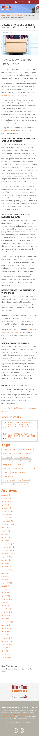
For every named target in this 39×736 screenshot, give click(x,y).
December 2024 (6, 547)
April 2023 (4, 596)
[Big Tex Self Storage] (6, 8)
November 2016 (6, 644)
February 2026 (6, 511)
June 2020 (4, 609)
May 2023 (4, 592)
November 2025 (6, 518)
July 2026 (4, 495)
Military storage (8, 465)
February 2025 (6, 544)
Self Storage (31, 468)
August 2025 (5, 527)
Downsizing (7, 457)
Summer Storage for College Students (16, 480)
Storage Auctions (12, 722)
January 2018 (5, 635)
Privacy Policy (26, 722)
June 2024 (4, 560)
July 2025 (4, 531)
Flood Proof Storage (22, 457)
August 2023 (5, 583)
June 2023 (4, 589)
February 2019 (6, 622)
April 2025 (4, 537)
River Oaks (32, 330)
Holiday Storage (24, 461)
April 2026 (4, 505)
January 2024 (5, 573)
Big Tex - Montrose (9, 449)
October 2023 (6, 576)
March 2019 (5, 618)
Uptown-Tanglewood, (9, 716)
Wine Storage (22, 484)
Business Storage (25, 449)
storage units (7, 476)
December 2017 (6, 638)
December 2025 (6, 514)
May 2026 (4, 501)
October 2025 (5, 521)
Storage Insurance (19, 472)
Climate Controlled (9, 453)
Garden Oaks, (23, 714)
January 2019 (5, 625)
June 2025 (4, 534)
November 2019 (6, 612)
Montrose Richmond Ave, (12, 714)
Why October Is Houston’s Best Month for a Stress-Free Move (21, 436)
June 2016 (4, 648)
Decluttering (24, 453)
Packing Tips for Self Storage (12, 468)
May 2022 (4, 605)
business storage (8, 130)
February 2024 (6, 570)
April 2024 (4, 563)
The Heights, (21, 716)
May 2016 (4, 651)
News (19, 465)
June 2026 (4, 498)
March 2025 (5, 540)
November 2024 (6, 550)
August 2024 (5, 557)
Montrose (5, 333)
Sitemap (26, 724)
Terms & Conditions (14, 724)
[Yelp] (23, 696)
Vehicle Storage (8, 484)
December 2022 (6, 599)
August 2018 (5, 628)
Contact (34, 2)
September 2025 (6, 524)
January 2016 (5, 657)
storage (5, 472)
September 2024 (7, 553)
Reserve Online (9, 675)
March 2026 (5, 508)
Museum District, (32, 714)
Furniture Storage (9, 461)
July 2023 (4, 586)
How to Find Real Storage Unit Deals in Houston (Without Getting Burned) (20, 425)
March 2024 (5, 566)
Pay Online (22, 2)
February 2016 (6, 654)
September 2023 (7, 579)
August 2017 (5, 641)
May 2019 (4, 615)
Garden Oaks (17, 333)
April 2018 (4, 631)
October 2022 (6, 602)
